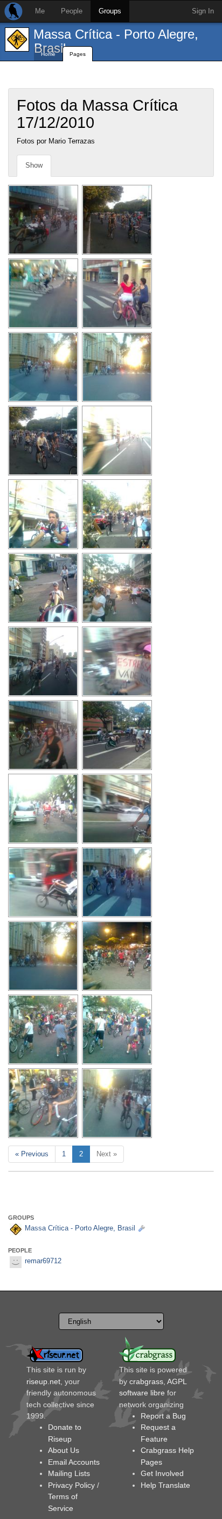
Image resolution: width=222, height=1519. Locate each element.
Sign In (203, 11)
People (71, 11)
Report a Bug (163, 1416)
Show (34, 165)
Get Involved (162, 1473)
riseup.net (43, 1381)
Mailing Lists (69, 1473)
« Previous (31, 1154)
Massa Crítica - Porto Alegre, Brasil (115, 41)
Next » (106, 1154)
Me (40, 11)
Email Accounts (74, 1462)
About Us (63, 1450)
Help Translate (165, 1485)
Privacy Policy (71, 1485)
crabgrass (146, 1381)
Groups (110, 11)
